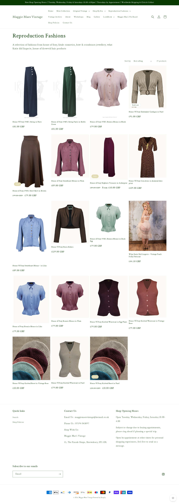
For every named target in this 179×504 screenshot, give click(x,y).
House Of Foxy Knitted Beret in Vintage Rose (31, 383)
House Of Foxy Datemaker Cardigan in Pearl (146, 112)
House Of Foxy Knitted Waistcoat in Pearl (67, 383)
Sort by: (128, 61)
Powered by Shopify (99, 498)
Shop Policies (18, 422)
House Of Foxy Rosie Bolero (62, 247)
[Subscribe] (60, 474)
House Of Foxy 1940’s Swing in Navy (27, 122)
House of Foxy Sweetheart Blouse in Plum (67, 181)
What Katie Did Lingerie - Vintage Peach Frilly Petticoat (145, 255)
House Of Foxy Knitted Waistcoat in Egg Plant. (108, 322)
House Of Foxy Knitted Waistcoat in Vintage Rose (146, 322)
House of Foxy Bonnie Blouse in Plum (66, 321)
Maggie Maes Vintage (86, 498)
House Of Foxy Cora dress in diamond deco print (145, 182)
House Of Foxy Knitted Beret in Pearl (105, 383)
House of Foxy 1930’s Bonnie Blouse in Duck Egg (107, 240)
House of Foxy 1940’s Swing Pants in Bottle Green (68, 123)
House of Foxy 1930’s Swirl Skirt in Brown (29, 191)
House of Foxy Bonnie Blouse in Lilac (27, 327)
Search (15, 417)
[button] (81, 11)
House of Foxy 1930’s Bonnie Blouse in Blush (108, 122)
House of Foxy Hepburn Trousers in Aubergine (108, 183)
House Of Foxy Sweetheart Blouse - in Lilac (30, 266)
